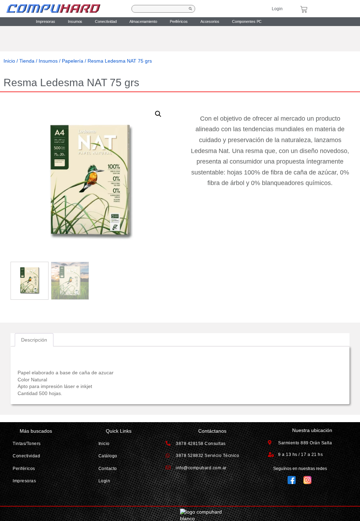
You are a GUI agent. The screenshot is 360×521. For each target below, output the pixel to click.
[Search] (190, 8)
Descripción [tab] (34, 340)
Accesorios (209, 21)
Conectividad (106, 21)
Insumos (75, 21)
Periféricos (179, 21)
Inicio (9, 61)
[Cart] (303, 9)
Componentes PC (247, 21)
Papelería (72, 61)
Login (277, 8)
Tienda (26, 61)
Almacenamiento (143, 21)
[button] (158, 114)
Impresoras (45, 21)
